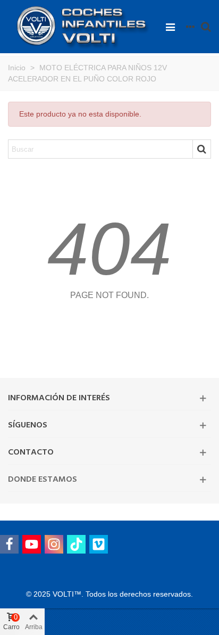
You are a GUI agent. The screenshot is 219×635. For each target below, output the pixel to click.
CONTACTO (31, 452)
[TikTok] (76, 544)
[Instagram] (54, 544)
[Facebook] (9, 544)
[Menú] (170, 27)
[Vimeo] (98, 544)
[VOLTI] (84, 26)
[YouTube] (31, 544)
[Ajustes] (190, 27)
